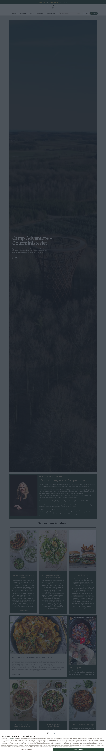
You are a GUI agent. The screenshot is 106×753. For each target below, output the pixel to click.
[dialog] (53, 741)
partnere (12, 738)
